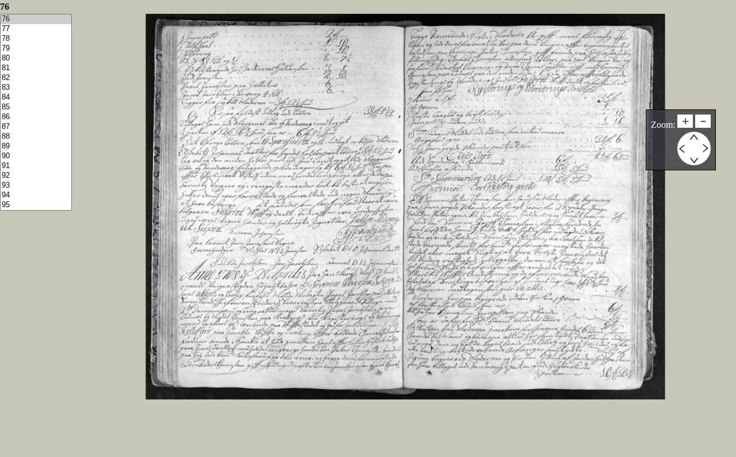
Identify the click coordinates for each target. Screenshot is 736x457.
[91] (36, 166)
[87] (36, 127)
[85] (36, 107)
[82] (36, 78)
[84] (36, 97)
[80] (36, 58)
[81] (36, 68)
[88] (36, 137)
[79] (36, 49)
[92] (36, 176)
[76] (36, 19)
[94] (36, 195)
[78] (36, 39)
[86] (36, 117)
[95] (36, 205)
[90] (36, 156)
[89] (36, 146)
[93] (36, 186)
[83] (36, 88)
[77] (36, 29)
